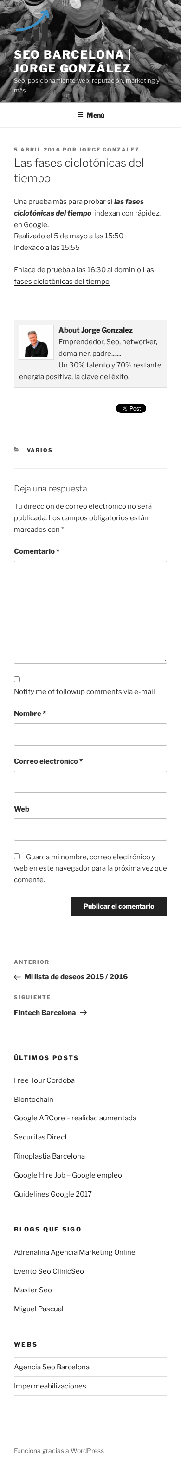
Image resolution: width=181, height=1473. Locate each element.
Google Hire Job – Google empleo (68, 1175)
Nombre (30, 713)
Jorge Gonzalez (109, 149)
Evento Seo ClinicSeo (49, 1271)
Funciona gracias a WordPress (59, 1450)
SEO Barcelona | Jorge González (73, 61)
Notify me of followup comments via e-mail (84, 691)
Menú (95, 115)
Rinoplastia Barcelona (49, 1156)
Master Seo (33, 1290)
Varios (40, 450)
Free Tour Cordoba (44, 1080)
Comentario (36, 551)
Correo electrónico (48, 761)
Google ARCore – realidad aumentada (75, 1118)
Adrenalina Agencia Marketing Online (75, 1252)
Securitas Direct (40, 1137)
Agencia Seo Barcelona (52, 1367)
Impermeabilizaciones (50, 1386)
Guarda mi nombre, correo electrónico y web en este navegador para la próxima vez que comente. (90, 868)
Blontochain (33, 1099)
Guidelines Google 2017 (53, 1194)
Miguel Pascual (39, 1309)
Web (21, 809)
